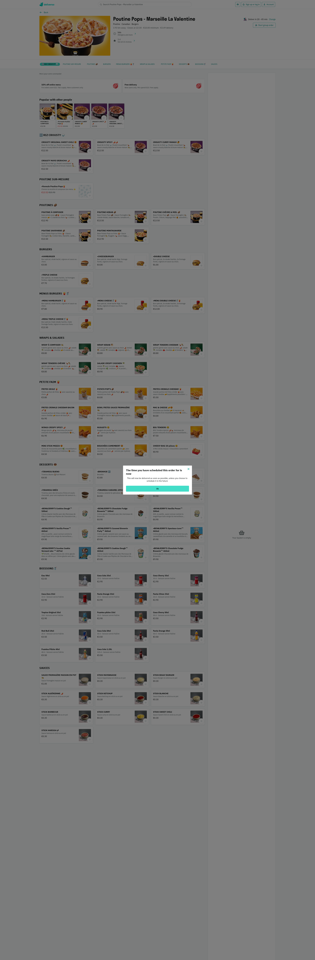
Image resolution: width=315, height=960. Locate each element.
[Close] (188, 469)
